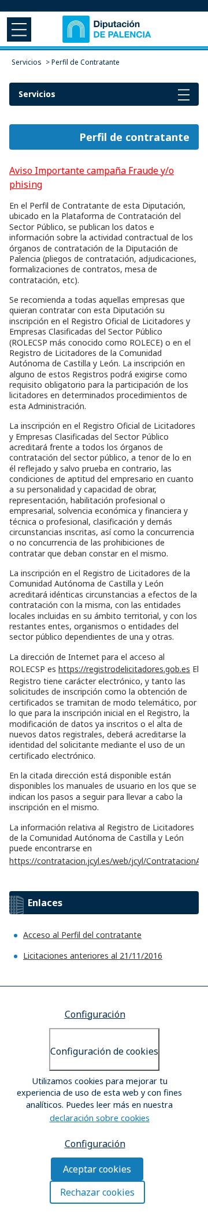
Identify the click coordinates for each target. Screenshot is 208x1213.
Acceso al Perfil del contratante (82, 934)
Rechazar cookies (97, 1192)
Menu (18, 29)
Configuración (95, 1014)
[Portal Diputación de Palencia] (107, 29)
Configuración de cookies (104, 1051)
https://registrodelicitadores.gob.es (124, 668)
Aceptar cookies (97, 1169)
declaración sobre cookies (100, 1117)
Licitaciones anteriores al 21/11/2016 (92, 955)
